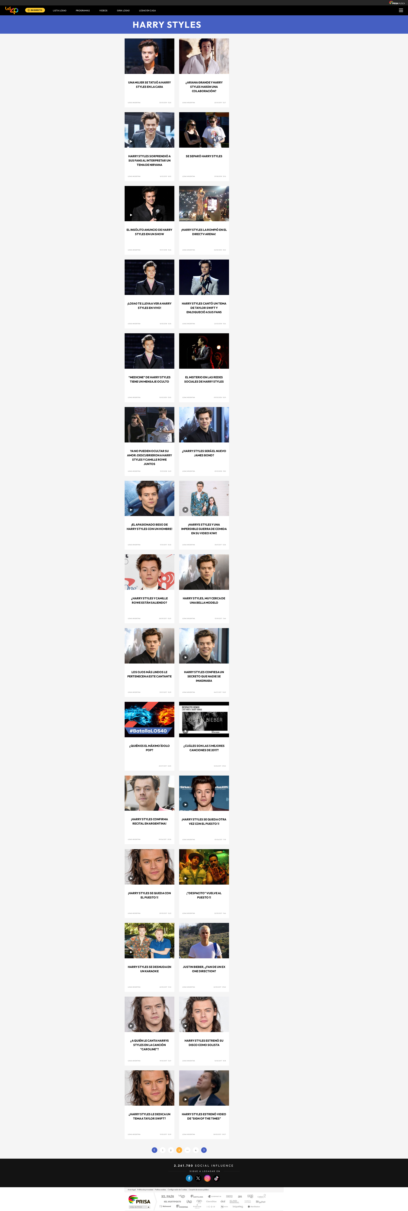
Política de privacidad (145, 1189)
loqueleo (238, 1206)
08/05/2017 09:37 (219, 1134)
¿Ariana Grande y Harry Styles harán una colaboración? (204, 87)
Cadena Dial (223, 1201)
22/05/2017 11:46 (220, 913)
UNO (189, 1201)
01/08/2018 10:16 (220, 176)
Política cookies (160, 1189)
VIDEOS (103, 10)
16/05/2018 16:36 (165, 323)
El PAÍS (167, 1197)
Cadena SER (228, 1197)
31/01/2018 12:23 (165, 471)
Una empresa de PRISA (139, 1199)
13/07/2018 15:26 (165, 250)
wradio (199, 1201)
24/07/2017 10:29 (220, 692)
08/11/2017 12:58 (220, 545)
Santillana (198, 1197)
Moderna (181, 1206)
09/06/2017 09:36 (165, 839)
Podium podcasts (197, 1206)
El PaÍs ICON (210, 1206)
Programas (83, 10)
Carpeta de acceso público (199, 1189)
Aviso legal (132, 1189)
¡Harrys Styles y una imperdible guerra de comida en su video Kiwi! (204, 529)
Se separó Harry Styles (204, 156)
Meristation (253, 1206)
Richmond (165, 1206)
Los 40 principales (183, 1197)
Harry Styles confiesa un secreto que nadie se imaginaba (204, 676)
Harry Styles (167, 24)
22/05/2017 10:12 (165, 987)
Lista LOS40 (59, 10)
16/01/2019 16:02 (165, 176)
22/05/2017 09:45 (220, 987)
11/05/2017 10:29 (165, 1134)
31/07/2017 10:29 (165, 692)
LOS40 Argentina (134, 102)
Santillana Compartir (215, 1197)
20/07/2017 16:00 (165, 766)
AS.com (238, 1197)
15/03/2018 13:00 (165, 397)
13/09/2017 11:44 (220, 618)
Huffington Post (171, 1201)
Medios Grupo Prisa (139, 1207)
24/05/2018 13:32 (220, 250)
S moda (224, 1206)
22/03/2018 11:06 (220, 323)
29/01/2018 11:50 (220, 471)
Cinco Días (211, 1201)
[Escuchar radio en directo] (29, 10)
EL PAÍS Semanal (234, 1201)
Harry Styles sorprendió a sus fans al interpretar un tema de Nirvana (149, 160)
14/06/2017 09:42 (220, 766)
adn (249, 1197)
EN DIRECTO (36, 10)
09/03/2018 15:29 (220, 397)
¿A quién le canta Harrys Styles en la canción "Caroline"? (149, 1045)
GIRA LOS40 (123, 10)
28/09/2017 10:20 (165, 618)
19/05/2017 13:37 (165, 1061)
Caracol (260, 1197)
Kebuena (257, 1201)
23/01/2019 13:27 (220, 102)
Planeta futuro (246, 1201)
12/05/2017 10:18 (220, 1061)
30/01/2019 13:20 (165, 102)
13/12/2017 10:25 (165, 545)
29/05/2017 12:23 (165, 913)
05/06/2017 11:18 (220, 839)
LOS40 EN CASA (147, 10)
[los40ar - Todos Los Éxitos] (12, 10)
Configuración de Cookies (177, 1189)
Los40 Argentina (188, 545)
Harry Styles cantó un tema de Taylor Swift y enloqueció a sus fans (204, 308)
